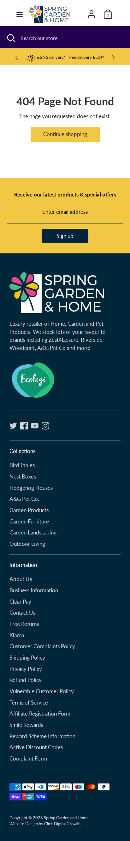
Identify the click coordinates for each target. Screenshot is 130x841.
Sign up (65, 236)
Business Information (33, 590)
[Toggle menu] (19, 14)
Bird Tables (22, 465)
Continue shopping (65, 134)
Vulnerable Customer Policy (41, 691)
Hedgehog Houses (31, 487)
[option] (65, 58)
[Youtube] (34, 425)
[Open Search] (10, 38)
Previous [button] (16, 58)
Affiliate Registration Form (39, 713)
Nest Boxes (22, 476)
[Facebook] (24, 425)
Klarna (16, 635)
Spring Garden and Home (66, 817)
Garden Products (29, 510)
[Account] (91, 11)
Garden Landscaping (32, 532)
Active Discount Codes (36, 747)
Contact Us (22, 612)
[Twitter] (13, 425)
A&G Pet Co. (24, 498)
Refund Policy (25, 680)
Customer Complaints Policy (42, 646)
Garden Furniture (29, 521)
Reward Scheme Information (42, 736)
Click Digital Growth (62, 823)
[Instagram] (45, 425)
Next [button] (114, 57)
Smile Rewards (26, 725)
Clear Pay (20, 601)
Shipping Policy (27, 657)
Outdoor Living (27, 543)
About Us (20, 579)
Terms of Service (28, 702)
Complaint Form (28, 758)
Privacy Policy (25, 669)
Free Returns (24, 624)
